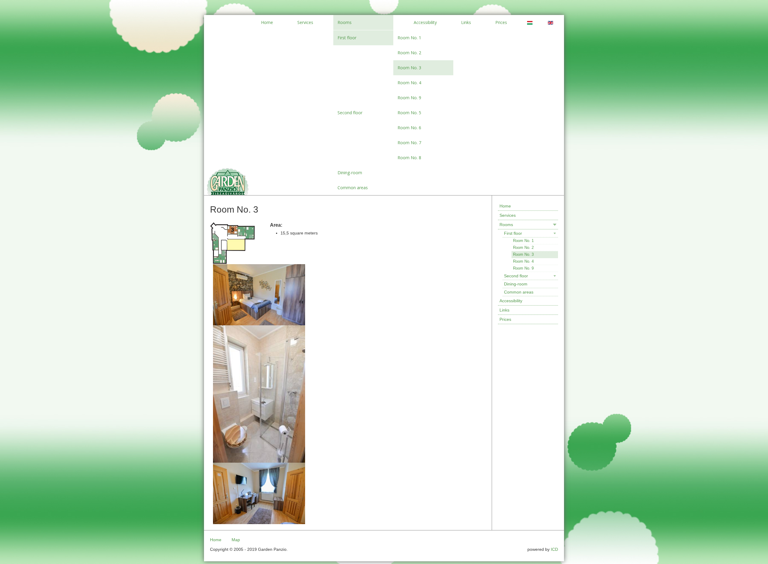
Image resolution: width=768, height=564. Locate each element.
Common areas (518, 292)
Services (508, 215)
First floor (513, 233)
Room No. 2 (523, 247)
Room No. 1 (523, 240)
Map (236, 539)
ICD (554, 549)
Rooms (506, 224)
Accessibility (511, 300)
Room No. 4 (523, 261)
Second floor (516, 275)
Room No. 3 (523, 254)
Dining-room (515, 284)
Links (504, 310)
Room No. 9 (523, 268)
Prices (505, 319)
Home (505, 206)
